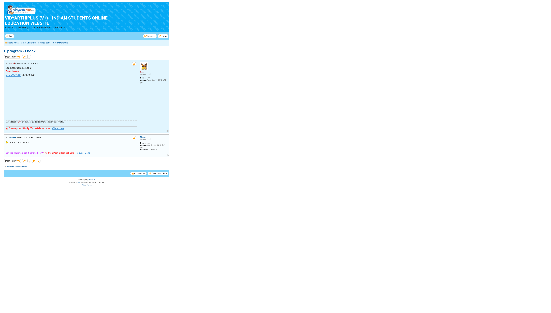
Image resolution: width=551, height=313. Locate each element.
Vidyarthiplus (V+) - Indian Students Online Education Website (56, 20)
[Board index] (21, 9)
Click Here (58, 128)
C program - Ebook (19, 51)
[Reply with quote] (134, 64)
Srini (142, 72)
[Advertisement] (71, 97)
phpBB (79, 182)
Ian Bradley (91, 180)
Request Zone (83, 153)
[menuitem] (9, 36)
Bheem (143, 137)
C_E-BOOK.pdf (13, 74)
